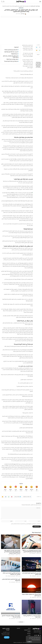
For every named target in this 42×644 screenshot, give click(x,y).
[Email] (36, 50)
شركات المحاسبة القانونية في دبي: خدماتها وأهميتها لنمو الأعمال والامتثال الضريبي (32, 551)
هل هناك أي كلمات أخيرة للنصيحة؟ (11, 61)
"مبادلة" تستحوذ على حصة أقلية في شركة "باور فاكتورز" (32, 616)
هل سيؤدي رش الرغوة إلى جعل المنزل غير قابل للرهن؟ (11, 56)
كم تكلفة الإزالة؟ (14, 54)
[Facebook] (39, 47)
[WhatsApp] (39, 50)
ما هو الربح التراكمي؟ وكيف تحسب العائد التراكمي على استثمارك (11, 573)
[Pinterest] (11, 496)
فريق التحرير (22, 13)
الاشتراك (6, 637)
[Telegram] (5, 496)
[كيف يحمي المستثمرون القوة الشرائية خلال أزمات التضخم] (31, 564)
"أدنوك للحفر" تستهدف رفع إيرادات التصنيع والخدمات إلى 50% (11, 616)
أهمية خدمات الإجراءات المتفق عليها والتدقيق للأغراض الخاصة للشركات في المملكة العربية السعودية (12, 552)
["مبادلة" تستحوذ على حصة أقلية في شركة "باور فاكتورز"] (31, 607)
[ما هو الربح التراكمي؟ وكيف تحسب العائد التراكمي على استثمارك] (10, 564)
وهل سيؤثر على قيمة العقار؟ (12, 59)
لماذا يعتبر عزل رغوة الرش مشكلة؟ (11, 50)
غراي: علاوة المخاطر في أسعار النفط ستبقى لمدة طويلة (11, 579)
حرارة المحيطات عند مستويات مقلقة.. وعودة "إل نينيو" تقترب (31, 594)
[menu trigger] (40, 1)
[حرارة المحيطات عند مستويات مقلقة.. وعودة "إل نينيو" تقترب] (31, 585)
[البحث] (2, 1)
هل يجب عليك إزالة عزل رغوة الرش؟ (11, 52)
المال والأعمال (21, 7)
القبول (29, 641)
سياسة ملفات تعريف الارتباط (36, 639)
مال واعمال (13, 570)
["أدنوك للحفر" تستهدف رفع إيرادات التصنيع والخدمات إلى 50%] (10, 607)
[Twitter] (36, 47)
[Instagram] (35, 635)
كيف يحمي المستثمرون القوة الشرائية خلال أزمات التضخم (31, 573)
